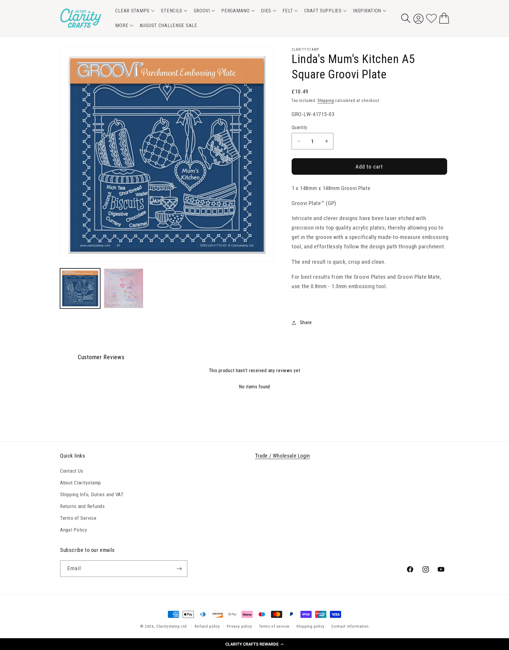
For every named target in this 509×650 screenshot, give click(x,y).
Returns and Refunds (82, 506)
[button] (254, 644)
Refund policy (207, 626)
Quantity (300, 127)
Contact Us (71, 471)
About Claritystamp (80, 483)
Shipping (326, 100)
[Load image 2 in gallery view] (124, 288)
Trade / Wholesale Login (282, 456)
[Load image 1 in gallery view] (80, 288)
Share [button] (306, 322)
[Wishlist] (431, 18)
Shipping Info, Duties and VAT (92, 494)
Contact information (350, 626)
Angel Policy (73, 530)
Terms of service (274, 626)
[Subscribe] (179, 568)
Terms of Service (78, 518)
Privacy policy (239, 626)
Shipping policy (310, 626)
